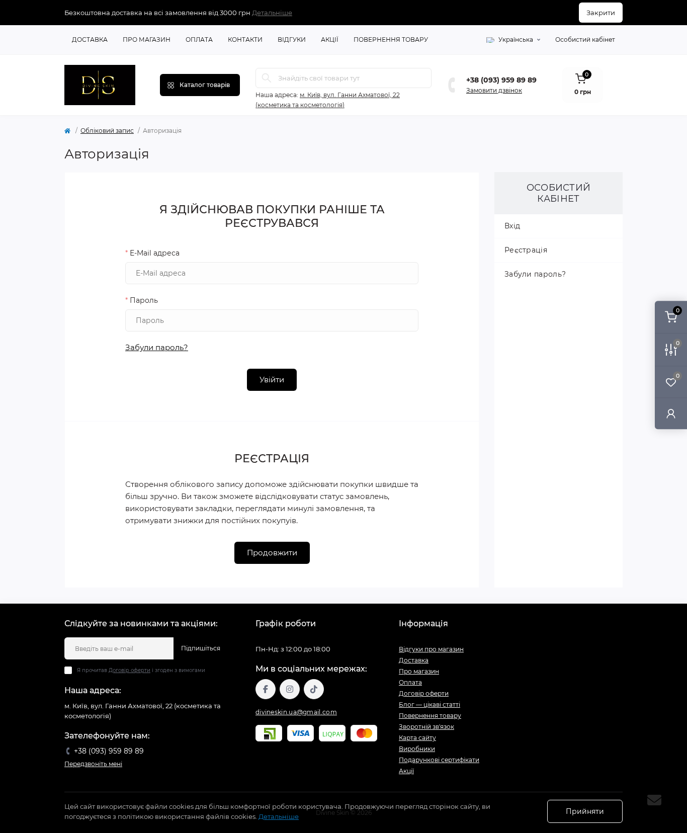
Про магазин (146, 39)
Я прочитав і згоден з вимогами (141, 670)
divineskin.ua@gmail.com (296, 712)
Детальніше (272, 13)
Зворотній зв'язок (426, 726)
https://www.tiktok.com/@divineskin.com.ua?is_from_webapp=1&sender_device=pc (314, 689)
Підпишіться (200, 648)
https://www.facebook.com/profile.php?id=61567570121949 (265, 689)
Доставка (90, 39)
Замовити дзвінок (494, 90)
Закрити (600, 13)
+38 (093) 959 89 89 (501, 80)
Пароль (141, 300)
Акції (329, 39)
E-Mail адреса (152, 253)
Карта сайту (417, 737)
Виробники (417, 749)
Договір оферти (129, 670)
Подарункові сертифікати (439, 760)
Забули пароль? (156, 347)
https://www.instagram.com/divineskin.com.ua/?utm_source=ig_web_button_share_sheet (290, 689)
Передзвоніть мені (93, 764)
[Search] (266, 78)
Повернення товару (391, 39)
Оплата (199, 39)
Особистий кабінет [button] (585, 39)
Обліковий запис (107, 130)
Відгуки (292, 39)
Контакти (245, 39)
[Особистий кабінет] (671, 413)
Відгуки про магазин (431, 649)
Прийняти (585, 811)
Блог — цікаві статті (429, 704)
